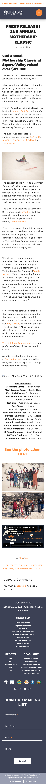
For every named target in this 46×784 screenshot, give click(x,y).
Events (27, 558)
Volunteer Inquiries (31, 673)
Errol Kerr (26, 212)
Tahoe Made (8, 143)
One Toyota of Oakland (24, 140)
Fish (10, 667)
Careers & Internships (31, 670)
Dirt (10, 670)
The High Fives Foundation (16, 343)
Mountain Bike (11, 664)
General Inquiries (31, 658)
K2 (38, 137)
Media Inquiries (31, 661)
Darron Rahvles (18, 221)
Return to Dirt (23, 637)
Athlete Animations (23, 640)
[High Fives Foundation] (13, 12)
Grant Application (23, 623)
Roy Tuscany (13, 323)
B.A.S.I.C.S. (23, 628)
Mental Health (23, 643)
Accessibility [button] (31, 781)
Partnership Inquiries (31, 664)
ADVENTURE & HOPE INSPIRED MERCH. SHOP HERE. (23, 3)
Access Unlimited (23, 646)
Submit (22, 761)
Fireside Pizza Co (13, 359)
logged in (22, 586)
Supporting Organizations (31, 667)
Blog (21, 558)
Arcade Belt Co (21, 111)
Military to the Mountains (23, 631)
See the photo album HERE (23, 451)
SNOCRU (6, 140)
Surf (10, 661)
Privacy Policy (15, 781)
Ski (10, 658)
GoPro (33, 137)
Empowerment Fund (23, 626)
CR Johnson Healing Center (23, 634)
